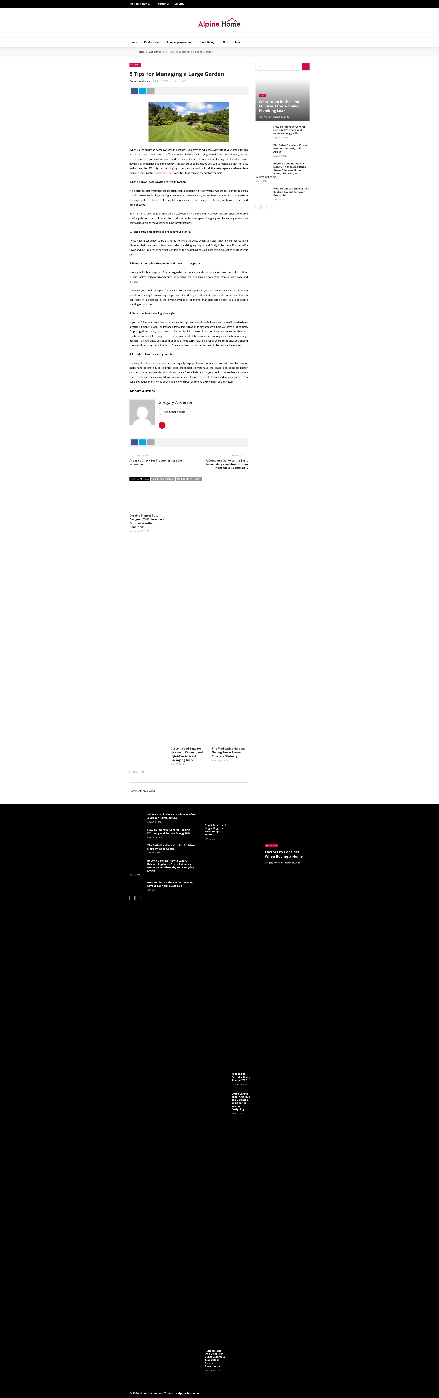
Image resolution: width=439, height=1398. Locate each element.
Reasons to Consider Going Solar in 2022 (241, 1077)
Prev (135, 771)
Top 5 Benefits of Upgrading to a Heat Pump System (215, 829)
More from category (188, 478)
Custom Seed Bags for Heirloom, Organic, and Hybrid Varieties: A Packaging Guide (187, 754)
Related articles (140, 478)
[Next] (263, 207)
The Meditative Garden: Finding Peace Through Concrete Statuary (228, 752)
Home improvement (179, 42)
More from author (163, 478)
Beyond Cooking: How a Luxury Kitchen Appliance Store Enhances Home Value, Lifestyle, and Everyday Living (281, 170)
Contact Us (163, 4)
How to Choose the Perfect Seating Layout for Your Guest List (291, 192)
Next (143, 771)
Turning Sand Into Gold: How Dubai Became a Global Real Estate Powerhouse (215, 1358)
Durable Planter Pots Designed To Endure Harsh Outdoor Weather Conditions (147, 521)
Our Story (179, 4)
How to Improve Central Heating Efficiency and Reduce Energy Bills (289, 130)
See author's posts (174, 411)
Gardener (135, 65)
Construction (231, 42)
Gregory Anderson (139, 81)
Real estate (151, 42)
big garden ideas (164, 172)
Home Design (207, 42)
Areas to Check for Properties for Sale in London (155, 462)
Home (133, 42)
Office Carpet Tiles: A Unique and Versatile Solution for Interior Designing (241, 1101)
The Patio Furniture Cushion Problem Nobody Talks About (291, 148)
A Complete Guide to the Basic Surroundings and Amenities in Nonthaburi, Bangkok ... (226, 464)
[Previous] (258, 207)
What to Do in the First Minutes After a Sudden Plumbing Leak (171, 816)
